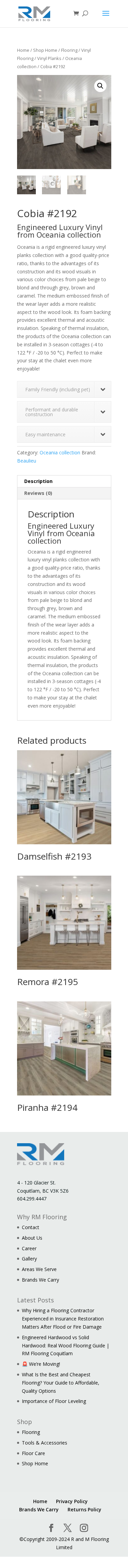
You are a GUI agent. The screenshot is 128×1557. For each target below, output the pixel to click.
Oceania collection (60, 452)
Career (29, 1248)
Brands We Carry (40, 1279)
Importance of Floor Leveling (54, 1401)
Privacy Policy (72, 1501)
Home (23, 50)
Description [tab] (38, 481)
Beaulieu (26, 460)
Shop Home (45, 50)
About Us (32, 1238)
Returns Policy (84, 1509)
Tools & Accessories (44, 1442)
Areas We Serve (39, 1269)
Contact (30, 1227)
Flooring (69, 50)
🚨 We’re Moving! (41, 1364)
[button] (100, 86)
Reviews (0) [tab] (38, 493)
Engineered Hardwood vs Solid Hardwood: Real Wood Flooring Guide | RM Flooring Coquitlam (65, 1345)
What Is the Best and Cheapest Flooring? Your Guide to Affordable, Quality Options (60, 1382)
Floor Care (33, 1453)
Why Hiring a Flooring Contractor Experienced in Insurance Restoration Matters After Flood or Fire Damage (63, 1318)
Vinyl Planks (49, 58)
